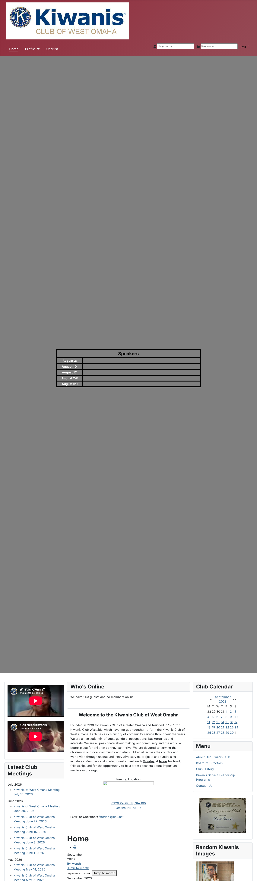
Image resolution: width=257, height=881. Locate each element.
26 (214, 732)
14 (222, 722)
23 (232, 727)
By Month (74, 863)
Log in (244, 46)
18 (209, 727)
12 (213, 722)
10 (236, 717)
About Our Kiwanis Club (213, 757)
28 (223, 732)
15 (227, 722)
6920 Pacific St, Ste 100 (128, 803)
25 (209, 732)
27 (218, 732)
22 (227, 727)
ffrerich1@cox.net (111, 817)
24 (236, 727)
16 (231, 722)
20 (218, 727)
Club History (205, 769)
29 (227, 732)
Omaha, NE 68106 (128, 808)
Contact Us (204, 785)
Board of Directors (209, 763)
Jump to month (78, 868)
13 (218, 722)
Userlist (52, 49)
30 (232, 732)
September (223, 697)
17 (235, 722)
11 (208, 722)
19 (213, 727)
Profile (30, 49)
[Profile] (37, 49)
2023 (223, 701)
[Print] (74, 847)
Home (13, 49)
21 (222, 727)
